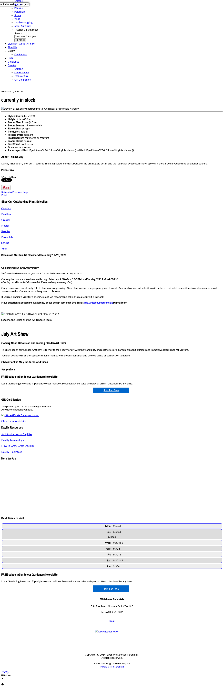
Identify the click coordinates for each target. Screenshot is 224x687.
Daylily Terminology (12, 439)
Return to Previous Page (14, 191)
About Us (12, 47)
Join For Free (111, 390)
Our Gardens (20, 54)
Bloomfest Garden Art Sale (21, 43)
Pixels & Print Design (112, 666)
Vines (17, 19)
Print (4, 195)
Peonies (18, 8)
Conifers (6, 208)
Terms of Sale (21, 76)
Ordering (12, 65)
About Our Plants (22, 26)
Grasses (5, 219)
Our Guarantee (21, 72)
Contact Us (13, 61)
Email (112, 620)
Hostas (17, 4)
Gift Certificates (22, 79)
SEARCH (20, 40)
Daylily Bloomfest (11, 451)
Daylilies (6, 214)
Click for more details (13, 420)
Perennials (19, 11)
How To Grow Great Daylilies (17, 445)
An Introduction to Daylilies (16, 434)
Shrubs (17, 15)
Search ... (19, 33)
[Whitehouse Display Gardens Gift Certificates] (20, 415)
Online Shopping (24, 22)
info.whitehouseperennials (98, 302)
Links (10, 58)
